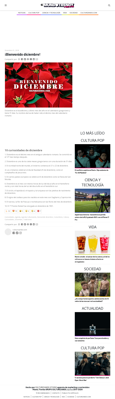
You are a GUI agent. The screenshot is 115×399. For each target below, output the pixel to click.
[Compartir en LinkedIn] (34, 59)
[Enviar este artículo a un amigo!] (19, 59)
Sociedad (74, 13)
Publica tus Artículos (70, 393)
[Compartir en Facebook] (22, 59)
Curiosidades (9, 217)
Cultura (66, 217)
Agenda (17, 217)
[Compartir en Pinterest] (28, 59)
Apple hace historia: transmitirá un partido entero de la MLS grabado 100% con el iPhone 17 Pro (92, 217)
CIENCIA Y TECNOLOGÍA (51, 13)
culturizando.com (20, 229)
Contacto (56, 393)
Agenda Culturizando (28, 217)
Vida (65, 13)
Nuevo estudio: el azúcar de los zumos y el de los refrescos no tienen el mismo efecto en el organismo (92, 259)
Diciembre (18, 219)
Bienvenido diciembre (45, 217)
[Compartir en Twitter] (25, 59)
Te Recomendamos (43, 393)
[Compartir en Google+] (31, 59)
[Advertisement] (57, 32)
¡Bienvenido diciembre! (22, 54)
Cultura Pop (33, 13)
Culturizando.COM (89, 13)
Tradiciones (27, 219)
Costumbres (58, 217)
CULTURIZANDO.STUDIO (46, 387)
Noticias (21, 13)
